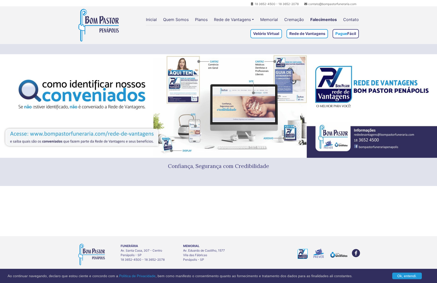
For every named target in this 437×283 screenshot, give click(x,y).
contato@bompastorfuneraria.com (332, 4)
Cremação (294, 19)
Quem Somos (176, 19)
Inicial (151, 19)
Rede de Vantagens (232, 19)
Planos (201, 19)
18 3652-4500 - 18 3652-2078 (276, 4)
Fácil (345, 33)
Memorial (269, 19)
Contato (351, 19)
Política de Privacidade (137, 276)
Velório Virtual (266, 33)
